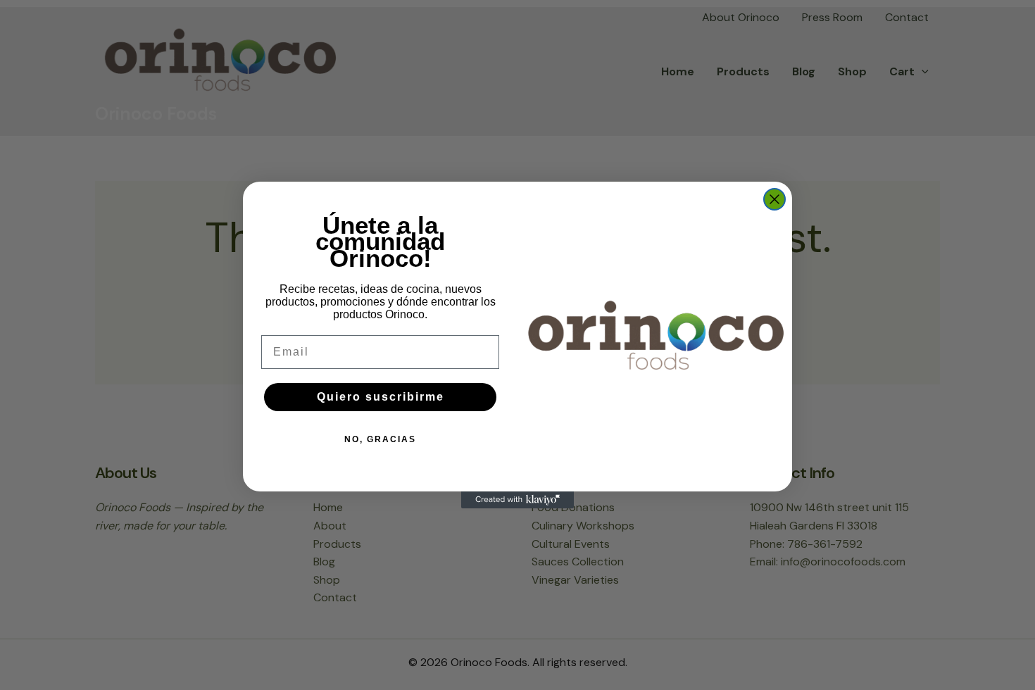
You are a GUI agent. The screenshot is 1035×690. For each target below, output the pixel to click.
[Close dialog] (774, 199)
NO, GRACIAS (380, 439)
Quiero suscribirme (380, 397)
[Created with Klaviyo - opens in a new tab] (517, 499)
